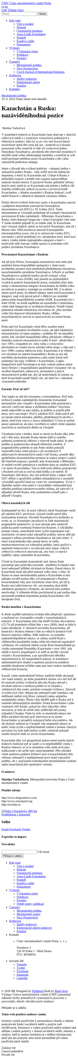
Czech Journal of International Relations (41, 72)
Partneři (21, 37)
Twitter (26, 829)
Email (5, 829)
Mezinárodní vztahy (29, 914)
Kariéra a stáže (25, 41)
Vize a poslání (25, 24)
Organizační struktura (29, 30)
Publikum (38, 991)
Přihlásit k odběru (12, 856)
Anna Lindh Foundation (31, 34)
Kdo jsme (15, 20)
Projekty (22, 58)
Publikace (22, 54)
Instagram (22, 974)
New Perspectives (27, 68)
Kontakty (14, 89)
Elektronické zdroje (28, 82)
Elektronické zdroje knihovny (34, 927)
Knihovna (15, 75)
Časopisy (14, 61)
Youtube (22, 964)
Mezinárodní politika (29, 65)
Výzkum (14, 48)
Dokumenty (24, 44)
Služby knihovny (27, 78)
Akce (20, 10)
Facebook (15, 829)
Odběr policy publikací (30, 903)
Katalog (21, 85)
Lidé (4, 10)
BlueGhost (61, 991)
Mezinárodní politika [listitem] (14, 95)
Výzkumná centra (27, 51)
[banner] (26, 3)
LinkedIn (22, 978)
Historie (21, 27)
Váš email (43, 851)
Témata (12, 10)
